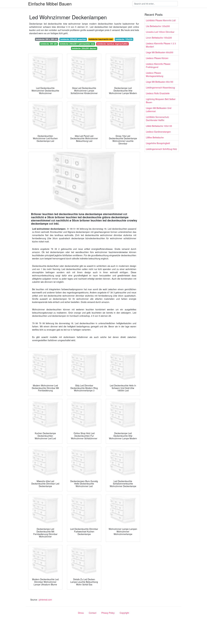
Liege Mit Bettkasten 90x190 (159, 81)
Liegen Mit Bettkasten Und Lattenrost (158, 109)
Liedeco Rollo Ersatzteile (158, 93)
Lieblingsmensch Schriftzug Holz (161, 148)
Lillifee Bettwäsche (155, 137)
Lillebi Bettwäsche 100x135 (159, 125)
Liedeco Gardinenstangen (158, 131)
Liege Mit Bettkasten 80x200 (159, 52)
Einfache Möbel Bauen (50, 3)
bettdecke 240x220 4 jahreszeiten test (77, 43)
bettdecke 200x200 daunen (84, 48)
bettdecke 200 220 (48, 43)
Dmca (81, 612)
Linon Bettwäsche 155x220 (159, 37)
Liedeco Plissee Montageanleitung (154, 74)
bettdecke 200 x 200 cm (46, 39)
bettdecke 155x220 (123, 39)
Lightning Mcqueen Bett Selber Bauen (160, 101)
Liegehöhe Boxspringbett (158, 143)
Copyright (124, 612)
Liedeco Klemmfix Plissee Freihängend (158, 65)
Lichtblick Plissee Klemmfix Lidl (160, 20)
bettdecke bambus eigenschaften (112, 43)
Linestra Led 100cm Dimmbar (160, 31)
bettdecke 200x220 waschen (73, 39)
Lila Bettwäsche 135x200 (158, 26)
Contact (92, 612)
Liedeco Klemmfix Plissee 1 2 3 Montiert (161, 45)
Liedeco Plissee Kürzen (157, 58)
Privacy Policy (108, 612)
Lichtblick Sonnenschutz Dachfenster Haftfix (157, 118)
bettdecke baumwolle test (101, 39)
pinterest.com (45, 599)
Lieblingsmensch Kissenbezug (160, 87)
